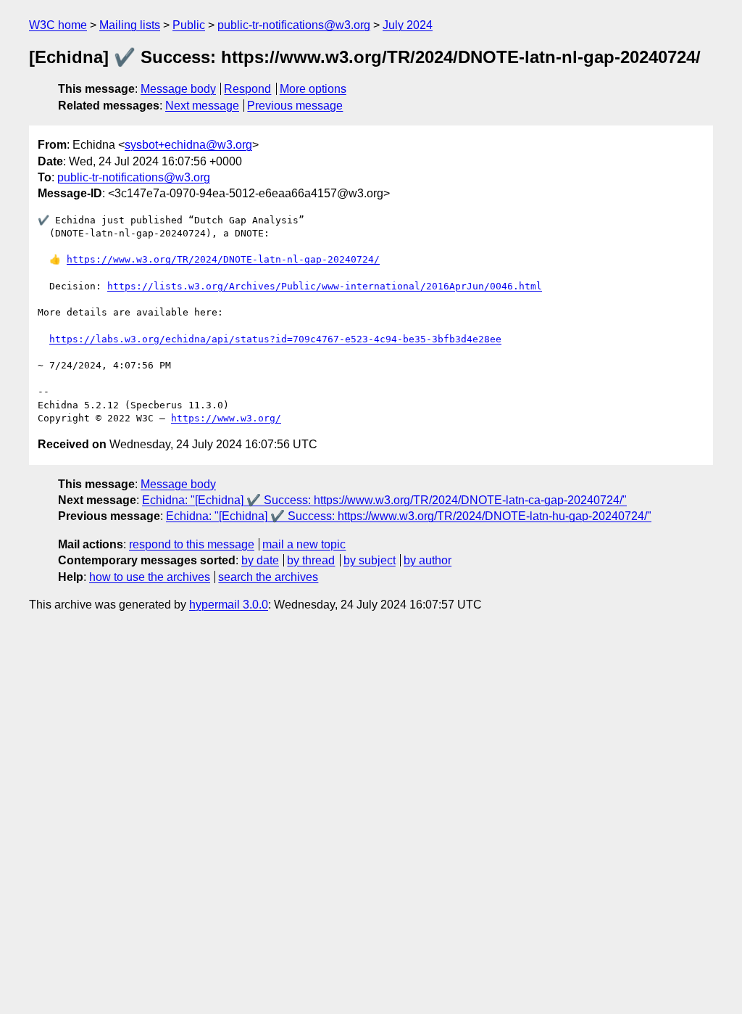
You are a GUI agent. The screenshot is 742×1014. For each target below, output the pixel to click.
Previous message (295, 105)
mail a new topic (304, 544)
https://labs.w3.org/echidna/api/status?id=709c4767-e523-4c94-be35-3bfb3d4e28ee (275, 339)
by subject (369, 560)
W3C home (58, 25)
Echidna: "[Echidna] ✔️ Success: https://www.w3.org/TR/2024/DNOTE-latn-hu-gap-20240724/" (408, 516)
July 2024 (408, 25)
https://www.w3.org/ (226, 418)
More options (313, 89)
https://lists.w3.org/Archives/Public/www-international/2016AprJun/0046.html (324, 286)
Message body (178, 89)
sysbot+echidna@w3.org (188, 145)
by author (427, 560)
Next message (202, 105)
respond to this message (191, 544)
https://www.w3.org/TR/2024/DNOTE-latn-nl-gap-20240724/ (223, 259)
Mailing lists (129, 25)
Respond (247, 89)
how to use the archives (149, 577)
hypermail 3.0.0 (228, 604)
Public (188, 25)
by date (260, 560)
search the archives (268, 577)
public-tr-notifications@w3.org (293, 25)
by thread (311, 560)
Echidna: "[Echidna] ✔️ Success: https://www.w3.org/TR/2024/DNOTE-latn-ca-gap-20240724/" (384, 500)
